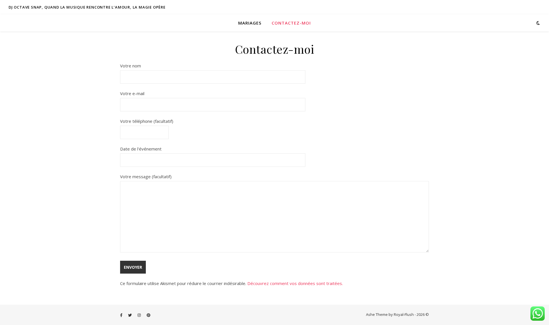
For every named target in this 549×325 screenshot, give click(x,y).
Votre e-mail (132, 93)
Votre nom (130, 66)
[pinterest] (148, 315)
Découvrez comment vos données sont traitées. (295, 283)
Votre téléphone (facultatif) (146, 121)
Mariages (249, 23)
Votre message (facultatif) (146, 176)
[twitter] (130, 315)
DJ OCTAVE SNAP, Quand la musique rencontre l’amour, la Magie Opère (87, 7)
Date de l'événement (141, 149)
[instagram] (140, 315)
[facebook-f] (121, 315)
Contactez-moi (291, 23)
